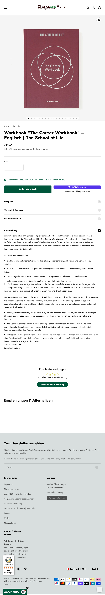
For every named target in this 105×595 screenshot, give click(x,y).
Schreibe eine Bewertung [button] (52, 384)
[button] (15, 592)
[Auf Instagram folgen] (19, 569)
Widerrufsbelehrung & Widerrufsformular (56, 486)
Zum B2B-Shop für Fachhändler (17, 493)
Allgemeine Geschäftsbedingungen (19, 498)
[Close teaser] (27, 588)
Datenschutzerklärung (13, 503)
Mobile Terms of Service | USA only (19, 508)
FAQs (6, 518)
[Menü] (12, 556)
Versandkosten (18, 149)
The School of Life (12, 126)
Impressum (8, 484)
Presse (6, 513)
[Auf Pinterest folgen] (25, 569)
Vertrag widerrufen (57, 498)
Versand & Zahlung (55, 492)
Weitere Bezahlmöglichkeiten (77, 191)
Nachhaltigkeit (10, 522)
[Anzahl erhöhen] (19, 167)
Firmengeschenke (11, 489)
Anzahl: (7, 161)
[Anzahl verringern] (8, 167)
